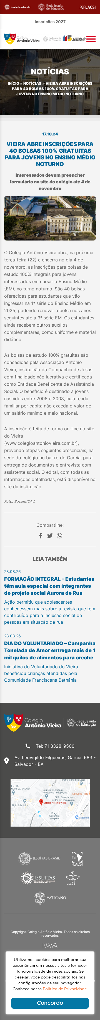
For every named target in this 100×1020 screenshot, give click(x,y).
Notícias (32, 83)
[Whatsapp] (59, 535)
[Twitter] (50, 535)
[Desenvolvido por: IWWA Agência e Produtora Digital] (50, 945)
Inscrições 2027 (50, 21)
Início (13, 83)
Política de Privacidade (65, 989)
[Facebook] (40, 535)
